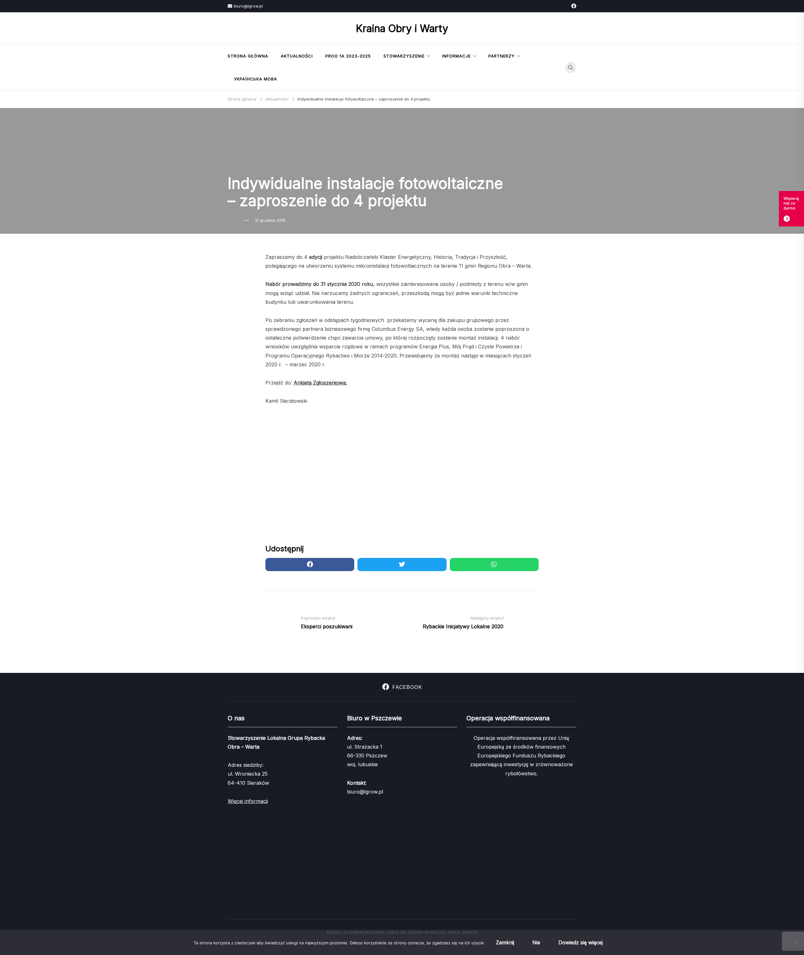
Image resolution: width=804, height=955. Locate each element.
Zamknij (505, 942)
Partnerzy (501, 55)
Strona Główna (248, 55)
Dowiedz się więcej (580, 942)
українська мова (255, 78)
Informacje (456, 55)
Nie (536, 942)
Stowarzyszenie (404, 55)
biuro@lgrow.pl (248, 5)
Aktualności (297, 55)
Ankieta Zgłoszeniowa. (320, 382)
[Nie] (796, 942)
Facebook (407, 687)
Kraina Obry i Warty (402, 28)
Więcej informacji (248, 801)
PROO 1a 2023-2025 (348, 55)
